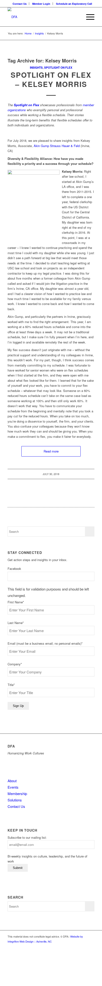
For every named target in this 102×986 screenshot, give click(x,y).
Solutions (15, 799)
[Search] (76, 16)
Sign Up (18, 706)
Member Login (41, 3)
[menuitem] (19, 3)
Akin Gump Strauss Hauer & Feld (57, 145)
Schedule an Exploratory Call (74, 3)
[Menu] (87, 16)
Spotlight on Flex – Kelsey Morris (51, 79)
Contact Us (20, 3)
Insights (36, 68)
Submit (18, 868)
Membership (17, 793)
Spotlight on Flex (58, 68)
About (12, 780)
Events (13, 787)
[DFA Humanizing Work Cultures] (42, 16)
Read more (51, 451)
